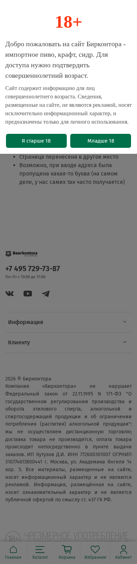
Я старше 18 (36, 141)
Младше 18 (100, 141)
